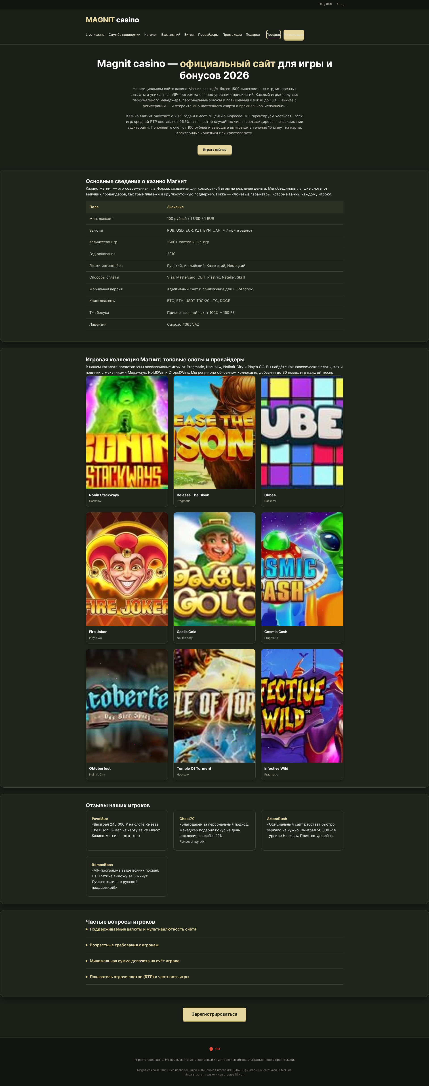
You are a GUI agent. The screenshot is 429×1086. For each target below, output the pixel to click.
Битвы (189, 35)
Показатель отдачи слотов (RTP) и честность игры (139, 976)
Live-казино (95, 35)
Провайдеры (208, 35)
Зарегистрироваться (214, 1014)
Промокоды (232, 35)
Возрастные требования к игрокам (124, 945)
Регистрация (294, 35)
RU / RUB (326, 4)
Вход (339, 4)
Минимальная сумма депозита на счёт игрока (134, 960)
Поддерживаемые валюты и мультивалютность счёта (143, 929)
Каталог (150, 35)
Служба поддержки (124, 35)
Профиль (273, 35)
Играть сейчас (214, 149)
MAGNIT (112, 19)
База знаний (170, 35)
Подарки (253, 35)
